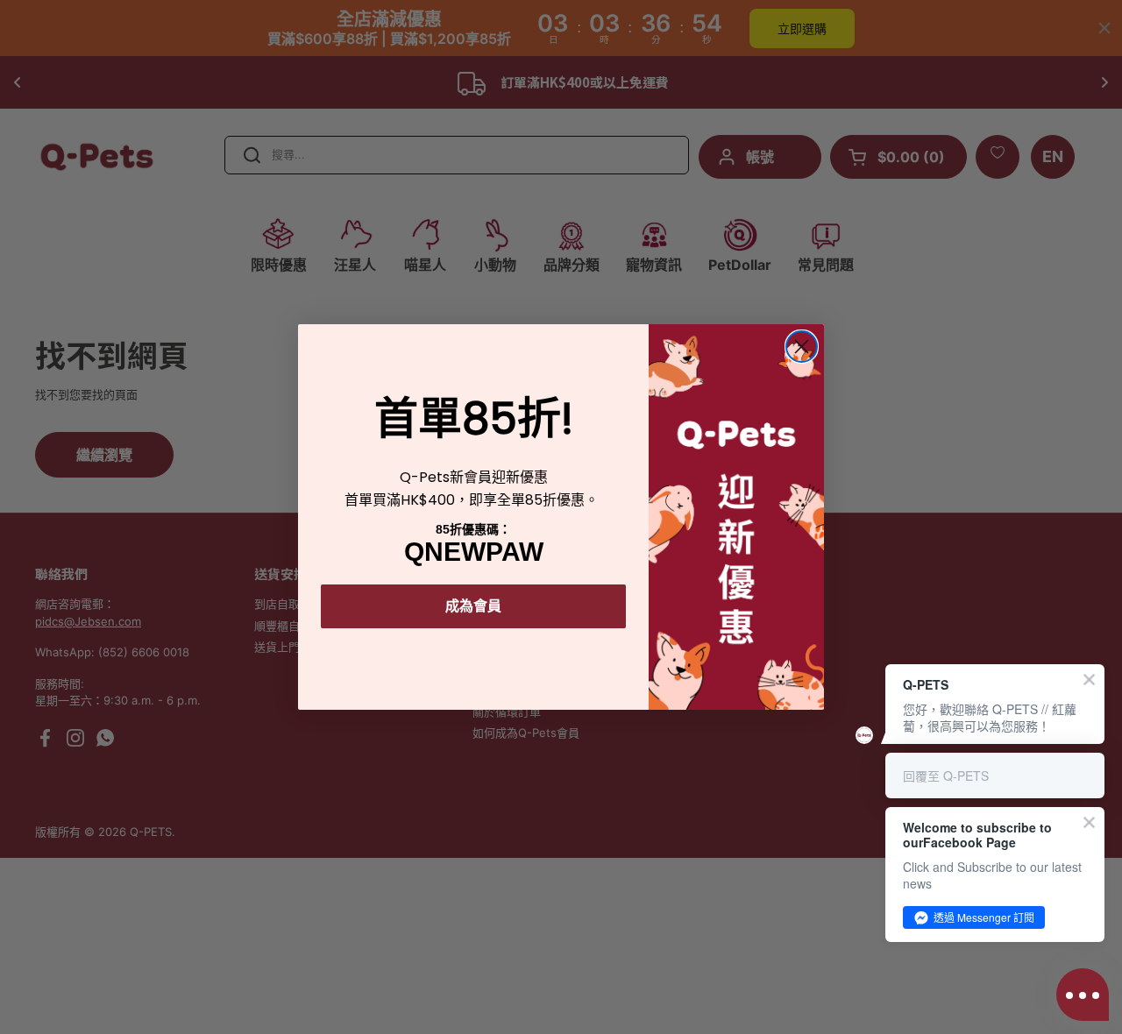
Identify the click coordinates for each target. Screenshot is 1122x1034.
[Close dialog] (801, 346)
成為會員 (473, 605)
